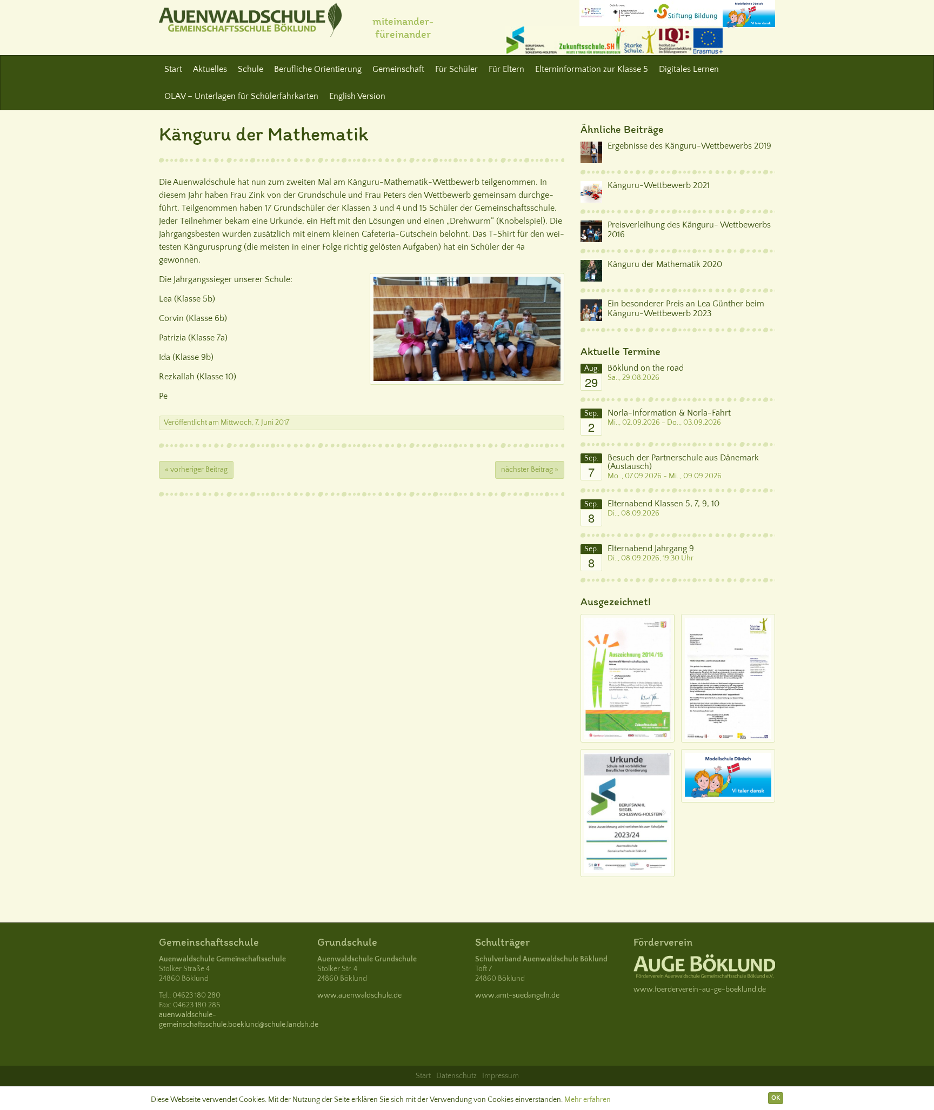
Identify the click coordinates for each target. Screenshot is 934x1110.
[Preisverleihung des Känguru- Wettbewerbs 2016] (591, 231)
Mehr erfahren (587, 1099)
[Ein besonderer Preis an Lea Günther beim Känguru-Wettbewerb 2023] (591, 310)
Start (173, 69)
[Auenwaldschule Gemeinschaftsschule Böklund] (250, 20)
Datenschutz (456, 1076)
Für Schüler (456, 69)
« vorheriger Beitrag (196, 469)
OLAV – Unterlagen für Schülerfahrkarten (241, 96)
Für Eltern (506, 69)
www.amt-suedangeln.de (517, 995)
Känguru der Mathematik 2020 (665, 264)
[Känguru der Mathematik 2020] (591, 271)
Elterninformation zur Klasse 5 (591, 69)
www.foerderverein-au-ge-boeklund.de (699, 989)
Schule (250, 69)
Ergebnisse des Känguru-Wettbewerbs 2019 (689, 146)
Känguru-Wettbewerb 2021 (659, 185)
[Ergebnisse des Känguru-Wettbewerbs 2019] (591, 152)
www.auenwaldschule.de (359, 995)
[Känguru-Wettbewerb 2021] (591, 192)
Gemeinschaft (398, 69)
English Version (357, 96)
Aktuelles (210, 69)
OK (775, 1097)
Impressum (500, 1076)
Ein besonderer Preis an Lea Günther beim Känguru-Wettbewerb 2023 (686, 308)
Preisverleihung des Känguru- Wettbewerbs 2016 (689, 229)
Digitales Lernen (689, 69)
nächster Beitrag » (529, 469)
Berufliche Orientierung (318, 69)
